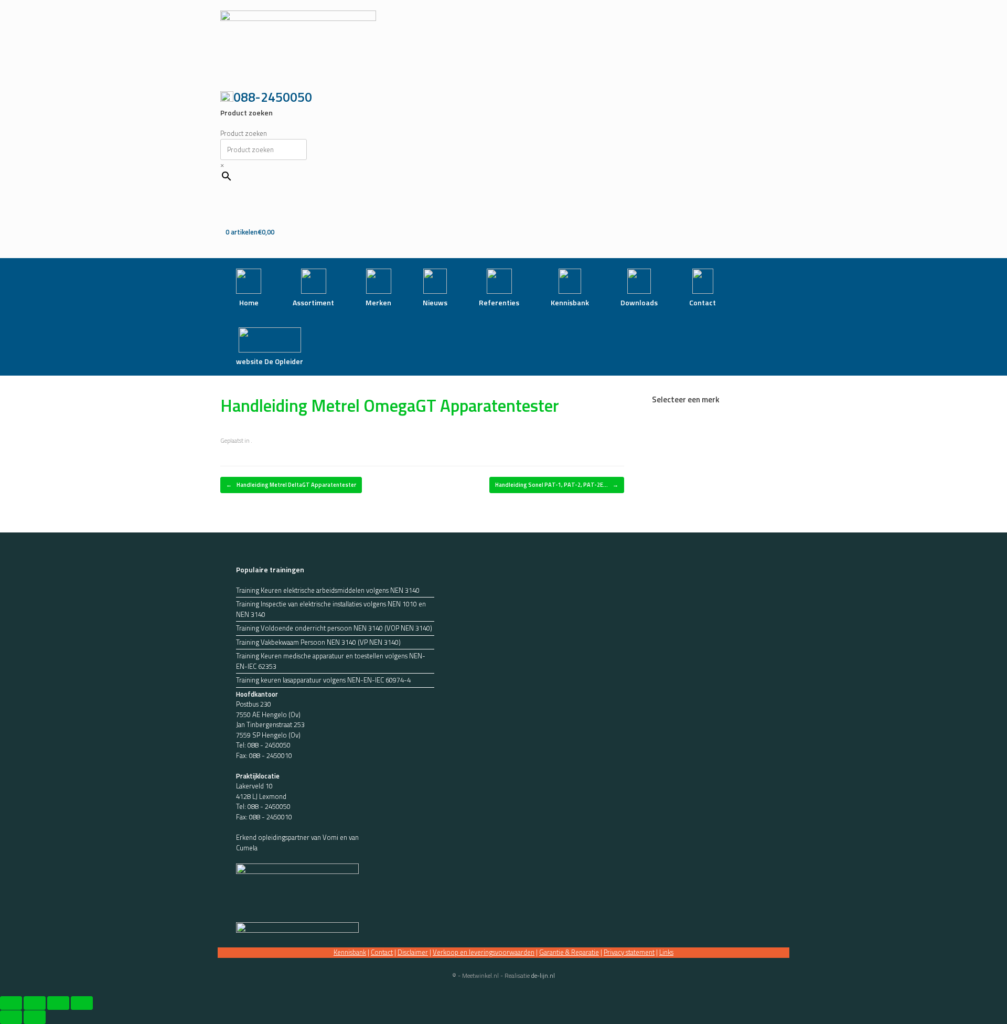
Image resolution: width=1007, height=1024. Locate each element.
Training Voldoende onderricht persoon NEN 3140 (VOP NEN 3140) (334, 628)
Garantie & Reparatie (569, 952)
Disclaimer (413, 952)
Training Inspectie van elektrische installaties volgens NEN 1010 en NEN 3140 (331, 609)
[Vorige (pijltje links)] (11, 1017)
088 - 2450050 (269, 745)
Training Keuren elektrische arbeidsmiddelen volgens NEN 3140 (328, 590)
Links (666, 952)
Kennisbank (350, 952)
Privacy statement (629, 952)
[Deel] (58, 1003)
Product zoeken (243, 133)
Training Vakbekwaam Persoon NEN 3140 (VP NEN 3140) (318, 642)
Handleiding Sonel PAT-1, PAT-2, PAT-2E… (556, 485)
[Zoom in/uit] (11, 1003)
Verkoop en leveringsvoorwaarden (483, 952)
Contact (382, 952)
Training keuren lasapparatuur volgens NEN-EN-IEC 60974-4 (323, 680)
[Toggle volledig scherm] (35, 1003)
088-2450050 (272, 97)
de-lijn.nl (543, 975)
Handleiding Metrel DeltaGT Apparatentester (291, 485)
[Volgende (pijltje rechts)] (35, 1017)
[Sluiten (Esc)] (82, 1003)
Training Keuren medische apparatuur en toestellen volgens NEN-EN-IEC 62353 (330, 661)
